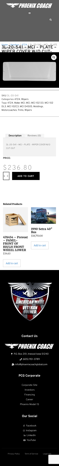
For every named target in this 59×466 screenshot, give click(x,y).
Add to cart (26, 176)
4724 (24, 44)
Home (5, 44)
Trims (20, 110)
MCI (28, 102)
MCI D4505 (26, 106)
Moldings (38, 106)
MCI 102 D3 (37, 102)
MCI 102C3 (13, 106)
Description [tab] (15, 135)
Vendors (14, 44)
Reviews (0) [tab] (34, 135)
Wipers (24, 99)
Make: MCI (19, 102)
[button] (29, 13)
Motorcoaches (9, 110)
